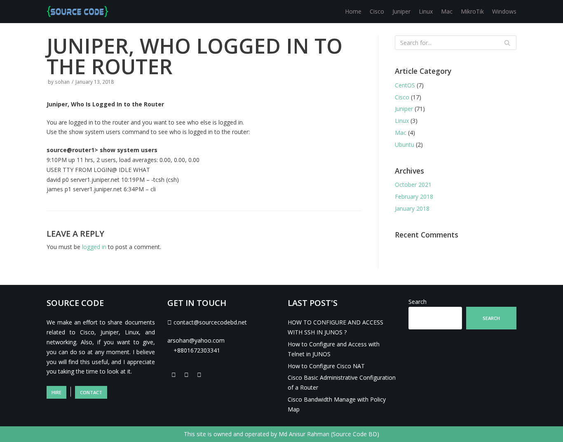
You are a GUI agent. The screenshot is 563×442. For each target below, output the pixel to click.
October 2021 (413, 184)
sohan (62, 81)
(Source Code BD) (355, 434)
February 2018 (414, 196)
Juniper (401, 11)
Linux (426, 11)
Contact (91, 392)
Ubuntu (404, 144)
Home (353, 11)
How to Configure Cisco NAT (326, 366)
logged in (94, 247)
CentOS (405, 85)
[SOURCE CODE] (77, 11)
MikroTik (472, 11)
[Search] (507, 42)
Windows (504, 11)
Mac (447, 11)
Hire (56, 392)
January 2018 (412, 208)
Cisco (377, 11)
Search (417, 302)
